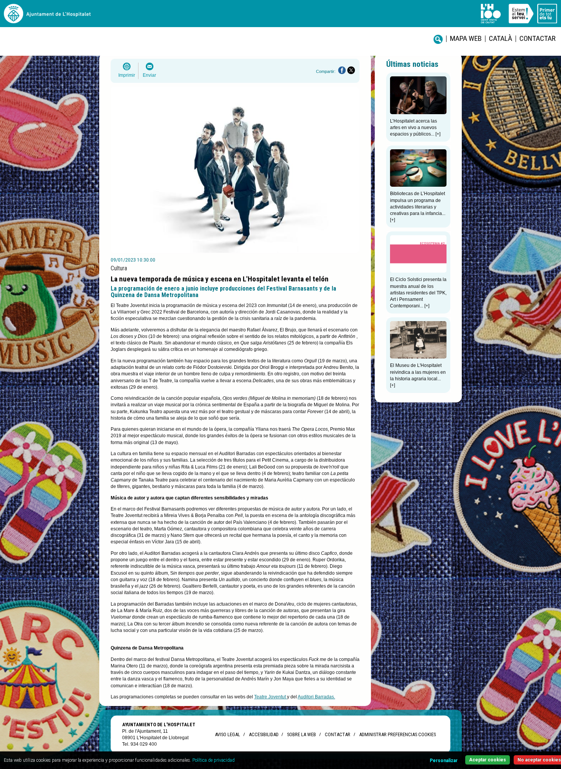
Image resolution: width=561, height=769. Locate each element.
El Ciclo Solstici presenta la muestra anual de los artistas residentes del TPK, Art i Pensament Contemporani (418, 293)
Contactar (537, 38)
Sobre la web (301, 734)
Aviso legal (227, 734)
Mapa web (466, 38)
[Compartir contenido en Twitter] (351, 70)
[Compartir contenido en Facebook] (342, 70)
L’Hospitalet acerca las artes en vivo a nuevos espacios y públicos (413, 127)
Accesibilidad (263, 734)
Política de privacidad (213, 760)
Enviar (149, 75)
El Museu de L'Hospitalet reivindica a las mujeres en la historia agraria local (418, 372)
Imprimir (126, 75)
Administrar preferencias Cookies (397, 734)
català (500, 38)
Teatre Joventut (270, 697)
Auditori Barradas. (316, 697)
